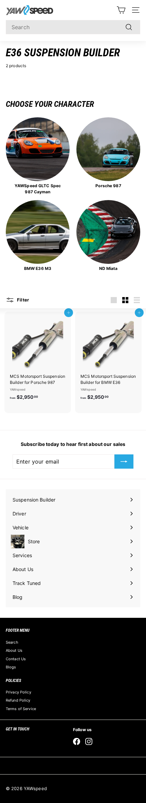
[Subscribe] (123, 461)
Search (12, 642)
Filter (22, 299)
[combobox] (73, 27)
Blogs (11, 667)
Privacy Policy (18, 692)
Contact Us (16, 659)
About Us (14, 650)
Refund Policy (18, 700)
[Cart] (121, 10)
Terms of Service (21, 708)
